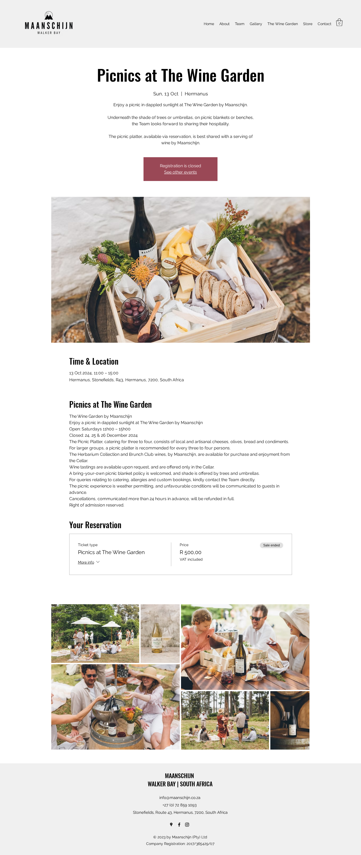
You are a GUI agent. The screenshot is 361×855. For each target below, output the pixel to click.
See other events (180, 172)
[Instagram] (187, 824)
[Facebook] (179, 824)
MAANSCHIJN (180, 775)
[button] (339, 22)
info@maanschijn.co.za (179, 797)
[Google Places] (171, 824)
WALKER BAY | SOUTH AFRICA (180, 783)
